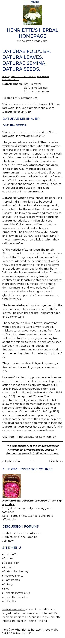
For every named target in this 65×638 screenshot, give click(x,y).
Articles (8, 558)
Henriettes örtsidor (15, 597)
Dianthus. (56, 461)
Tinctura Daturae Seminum (34, 436)
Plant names (12, 579)
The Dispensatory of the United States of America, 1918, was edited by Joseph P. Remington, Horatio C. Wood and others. (32, 449)
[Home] (32, 15)
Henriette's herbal (13, 609)
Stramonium (29, 97)
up (32, 461)
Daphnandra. (11, 461)
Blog (7, 588)
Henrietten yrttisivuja (17, 592)
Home (5, 76)
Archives (9, 567)
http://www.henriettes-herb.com (22, 629)
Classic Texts (11, 562)
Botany (8, 584)
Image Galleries (13, 575)
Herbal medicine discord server (21, 533)
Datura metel (32, 83)
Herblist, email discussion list (20, 536)
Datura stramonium (36, 91)
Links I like (10, 601)
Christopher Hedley (16, 571)
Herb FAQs (10, 554)
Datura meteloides (35, 87)
